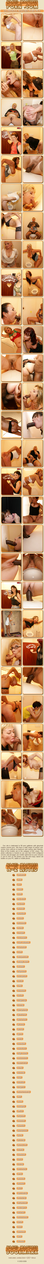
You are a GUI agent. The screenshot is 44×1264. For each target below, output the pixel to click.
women (21, 1241)
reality (20, 1150)
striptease (22, 1203)
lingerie (21, 1087)
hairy (20, 1039)
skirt (20, 1188)
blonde (21, 908)
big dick (21, 899)
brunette (21, 923)
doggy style (23, 962)
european (22, 976)
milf (19, 1097)
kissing (21, 1072)
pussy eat (22, 1145)
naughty (21, 1106)
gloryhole (22, 1019)
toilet (20, 1222)
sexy (20, 1174)
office (20, 1111)
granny (21, 1024)
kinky (20, 1068)
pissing (21, 1140)
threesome (22, 1217)
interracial (22, 1063)
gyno (20, 1034)
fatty (20, 986)
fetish (20, 995)
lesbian (21, 1082)
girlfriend (22, 1015)
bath (20, 894)
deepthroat (23, 957)
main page (12, 1258)
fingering (22, 1000)
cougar (21, 933)
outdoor (21, 1121)
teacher (21, 1212)
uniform (21, 1232)
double (21, 966)
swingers (22, 1207)
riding (20, 1164)
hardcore (22, 1048)
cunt (20, 952)
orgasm (21, 1116)
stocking (22, 1198)
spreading (22, 1193)
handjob (21, 1044)
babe (20, 889)
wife (19, 1236)
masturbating (24, 1092)
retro (20, 1159)
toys (20, 1227)
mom (20, 1101)
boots (20, 918)
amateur (21, 875)
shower (21, 1183)
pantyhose (22, 1130)
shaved (21, 1179)
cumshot (22, 947)
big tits (21, 904)
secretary (22, 1169)
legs (19, 1077)
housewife (22, 1058)
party (20, 1135)
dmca (34, 1258)
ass (19, 884)
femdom (21, 990)
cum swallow (23, 942)
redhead (21, 1154)
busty (20, 928)
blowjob (21, 913)
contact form (21, 1258)
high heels (22, 1053)
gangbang (22, 1010)
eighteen (22, 971)
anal (19, 880)
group (20, 1029)
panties (21, 1125)
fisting (20, 1005)
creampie (22, 937)
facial (20, 981)
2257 (28, 1258)
